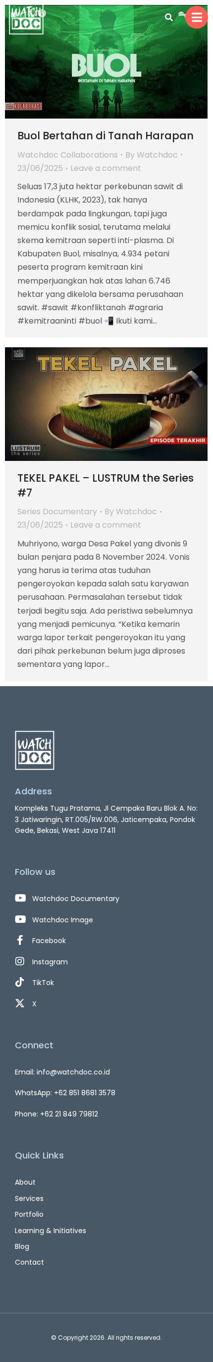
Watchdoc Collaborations (67, 155)
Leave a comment (105, 168)
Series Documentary (57, 511)
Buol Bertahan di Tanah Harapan (105, 135)
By (151, 155)
